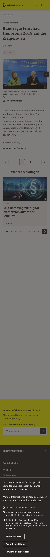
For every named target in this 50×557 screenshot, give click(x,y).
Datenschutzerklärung (29, 500)
